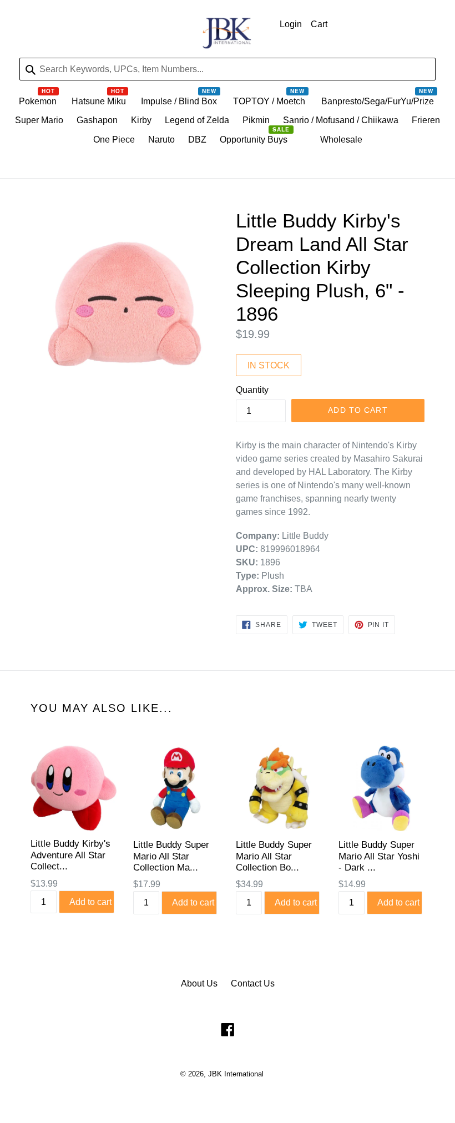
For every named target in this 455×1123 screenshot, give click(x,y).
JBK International (236, 1074)
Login (291, 24)
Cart (319, 24)
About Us (199, 983)
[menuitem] (38, 104)
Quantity (252, 389)
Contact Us (253, 983)
